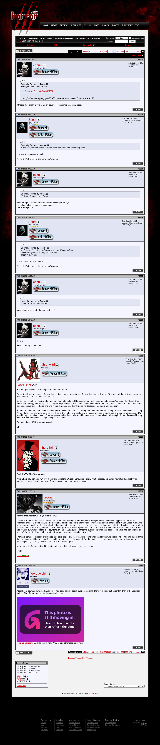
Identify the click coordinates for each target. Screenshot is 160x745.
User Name (109, 38)
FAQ (55, 45)
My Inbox (44, 730)
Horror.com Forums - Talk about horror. (37, 38)
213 (101, 51)
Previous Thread (74, 658)
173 (97, 51)
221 (105, 51)
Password (109, 41)
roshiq (47, 498)
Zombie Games (93, 725)
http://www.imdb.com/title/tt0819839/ (37, 91)
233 (126, 51)
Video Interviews (75, 727)
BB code (20, 676)
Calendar (128, 45)
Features (59, 730)
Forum (43, 723)
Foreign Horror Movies (90, 38)
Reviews (59, 723)
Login (43, 725)
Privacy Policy (110, 723)
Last (138, 51)
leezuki (37, 65)
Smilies (19, 678)
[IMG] (19, 680)
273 (130, 51)
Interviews (60, 725)
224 (118, 51)
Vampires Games (93, 727)
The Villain (47, 447)
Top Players (91, 730)
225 (122, 51)
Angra (32, 119)
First (85, 51)
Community (87, 45)
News (58, 727)
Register (30, 45)
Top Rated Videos (75, 730)
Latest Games (92, 723)
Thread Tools (135, 55)
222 (109, 51)
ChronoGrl (48, 364)
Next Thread (87, 658)
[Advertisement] (95, 13)
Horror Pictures (74, 725)
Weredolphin (38, 573)
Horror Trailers (74, 723)
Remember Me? (138, 38)
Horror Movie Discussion (67, 38)
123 (92, 51)
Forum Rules (21, 686)
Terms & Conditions (112, 725)
